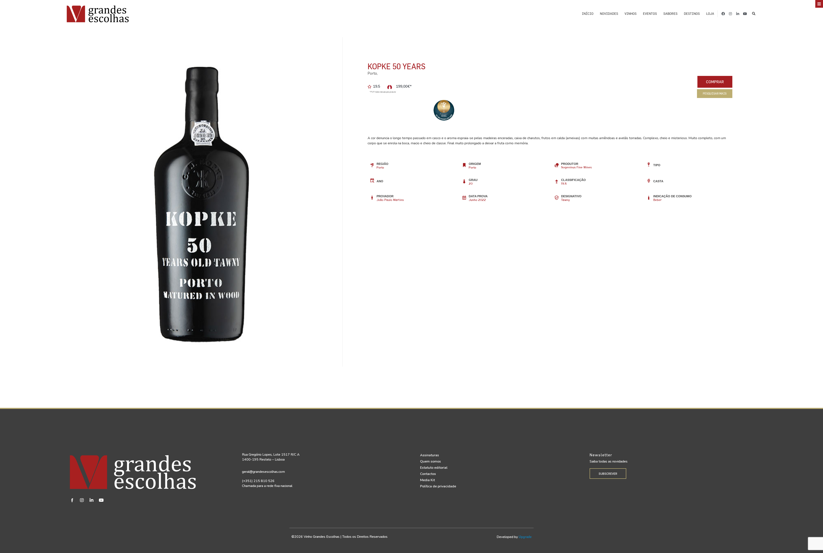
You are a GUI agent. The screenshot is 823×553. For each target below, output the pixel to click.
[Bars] (819, 4)
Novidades (609, 13)
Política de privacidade (438, 486)
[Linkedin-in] (737, 13)
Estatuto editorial (434, 467)
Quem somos (430, 461)
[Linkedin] (91, 500)
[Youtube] (745, 13)
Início (587, 13)
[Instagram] (730, 13)
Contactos (428, 474)
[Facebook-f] (723, 13)
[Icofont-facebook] (72, 500)
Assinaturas (429, 455)
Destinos (692, 13)
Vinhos (631, 13)
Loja (710, 13)
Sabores (670, 13)
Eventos (650, 13)
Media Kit (427, 480)
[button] (754, 14)
